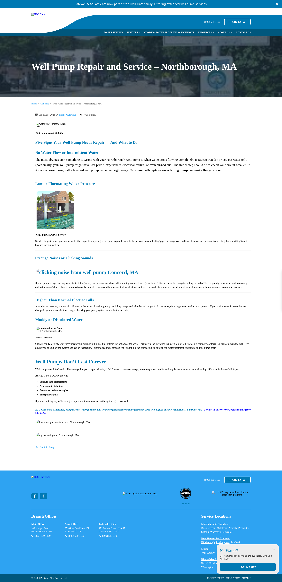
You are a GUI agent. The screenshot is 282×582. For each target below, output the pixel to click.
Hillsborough (208, 542)
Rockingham (222, 542)
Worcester (215, 532)
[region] (186, 496)
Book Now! (237, 22)
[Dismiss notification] (277, 4)
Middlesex (222, 528)
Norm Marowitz (67, 114)
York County (208, 552)
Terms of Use (233, 578)
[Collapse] (273, 549)
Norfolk (233, 528)
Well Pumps (90, 114)
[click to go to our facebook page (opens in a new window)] (34, 496)
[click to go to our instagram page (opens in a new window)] (43, 496)
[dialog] (248, 559)
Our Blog (44, 104)
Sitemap (246, 578)
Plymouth (243, 528)
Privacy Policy (215, 578)
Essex (212, 528)
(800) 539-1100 (212, 22)
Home (34, 104)
